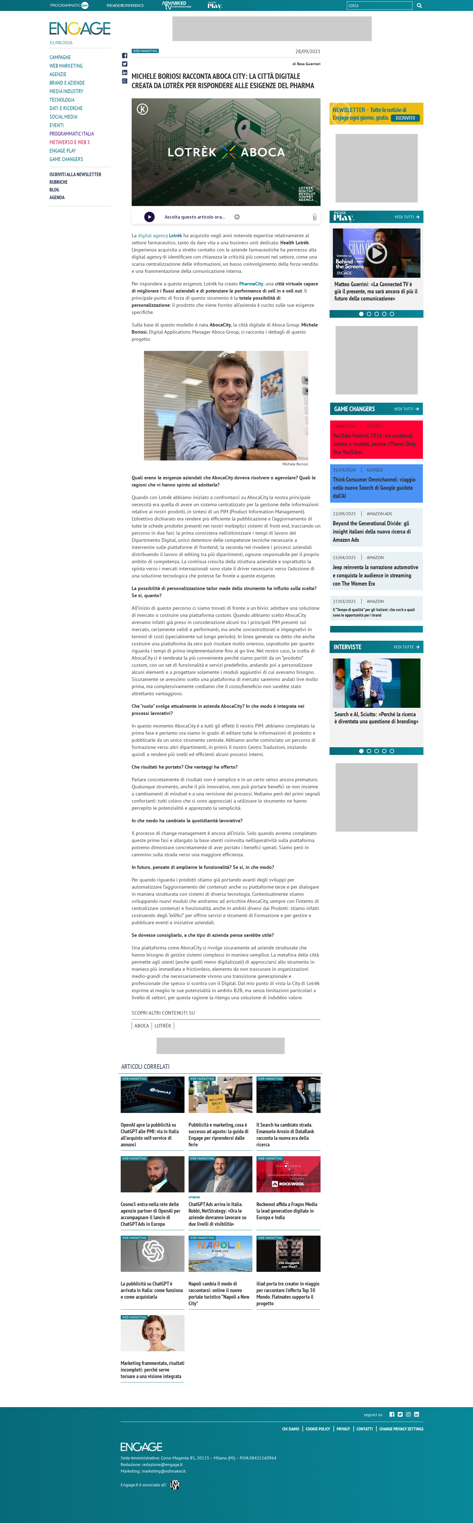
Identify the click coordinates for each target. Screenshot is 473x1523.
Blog (54, 190)
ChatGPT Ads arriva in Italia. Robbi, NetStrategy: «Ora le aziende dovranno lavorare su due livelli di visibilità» (217, 1214)
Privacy (343, 1429)
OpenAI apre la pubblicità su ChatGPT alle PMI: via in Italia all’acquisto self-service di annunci (150, 1134)
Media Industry (66, 91)
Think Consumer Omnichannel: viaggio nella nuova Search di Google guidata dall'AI (374, 488)
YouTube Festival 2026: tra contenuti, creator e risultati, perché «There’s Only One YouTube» (374, 444)
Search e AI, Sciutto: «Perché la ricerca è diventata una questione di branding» (376, 717)
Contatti (365, 1429)
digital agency (160, 235)
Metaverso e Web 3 (70, 142)
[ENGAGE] (80, 28)
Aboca (141, 1026)
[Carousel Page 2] (369, 314)
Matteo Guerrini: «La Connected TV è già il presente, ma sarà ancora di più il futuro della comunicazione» (375, 291)
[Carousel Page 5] (392, 314)
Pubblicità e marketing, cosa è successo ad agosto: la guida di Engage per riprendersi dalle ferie (219, 1134)
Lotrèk (163, 1026)
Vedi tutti (404, 216)
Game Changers (66, 159)
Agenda (57, 197)
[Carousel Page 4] (384, 314)
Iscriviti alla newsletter (75, 174)
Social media (63, 116)
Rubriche (59, 182)
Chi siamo (290, 1429)
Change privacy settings (401, 1429)
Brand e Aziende (67, 82)
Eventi (57, 125)
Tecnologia (62, 99)
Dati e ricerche (66, 108)
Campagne (60, 57)
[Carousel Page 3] (376, 314)
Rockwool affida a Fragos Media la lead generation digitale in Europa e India (286, 1211)
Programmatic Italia (72, 133)
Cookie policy (318, 1429)
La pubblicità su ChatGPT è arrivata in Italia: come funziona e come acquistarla (152, 1290)
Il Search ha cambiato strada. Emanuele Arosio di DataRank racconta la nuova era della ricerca (285, 1134)
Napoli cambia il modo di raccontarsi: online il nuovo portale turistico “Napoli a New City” (219, 1293)
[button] (419, 5)
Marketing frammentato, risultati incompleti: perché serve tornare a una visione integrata (152, 1369)
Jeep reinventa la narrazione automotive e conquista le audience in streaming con (375, 575)
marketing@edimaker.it (164, 1471)
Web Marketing (66, 65)
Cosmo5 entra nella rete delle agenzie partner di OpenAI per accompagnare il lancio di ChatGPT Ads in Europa (150, 1214)
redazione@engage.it (162, 1464)
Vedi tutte (404, 647)
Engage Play (63, 150)
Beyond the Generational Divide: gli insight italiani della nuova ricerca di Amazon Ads (372, 531)
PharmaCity (251, 283)
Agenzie (58, 74)
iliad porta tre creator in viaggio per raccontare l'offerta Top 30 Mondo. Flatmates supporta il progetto (287, 1293)
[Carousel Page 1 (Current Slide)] (361, 314)
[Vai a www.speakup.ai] (314, 217)
